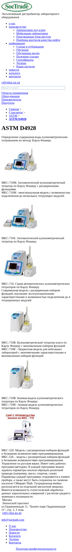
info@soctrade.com (12, 519)
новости (14, 69)
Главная (14, 109)
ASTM (13, 115)
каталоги (14, 73)
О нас (12, 526)
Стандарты (16, 112)
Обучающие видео (28, 53)
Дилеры (21, 63)
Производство (18, 529)
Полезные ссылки (27, 56)
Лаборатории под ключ (30, 30)
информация (17, 43)
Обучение (22, 49)
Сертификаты (25, 59)
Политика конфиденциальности (36, 548)
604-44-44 (10, 82)
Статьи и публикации (30, 46)
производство (17, 26)
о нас (12, 23)
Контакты (15, 542)
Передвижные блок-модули (33, 36)
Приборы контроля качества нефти (38, 40)
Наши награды (25, 66)
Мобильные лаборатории (32, 33)
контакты (15, 76)
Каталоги (15, 535)
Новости (14, 532)
